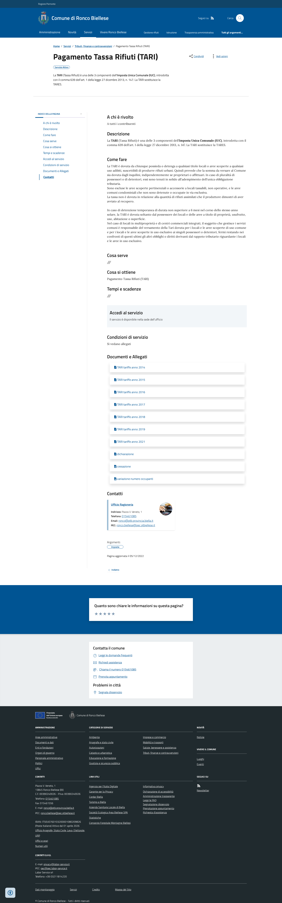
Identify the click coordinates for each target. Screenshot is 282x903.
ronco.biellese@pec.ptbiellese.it (136, 525)
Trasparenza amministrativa (199, 32)
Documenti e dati (44, 742)
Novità (72, 32)
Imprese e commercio (154, 737)
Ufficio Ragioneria (122, 504)
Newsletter (203, 790)
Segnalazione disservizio (156, 804)
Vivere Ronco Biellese (113, 32)
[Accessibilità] (10, 892)
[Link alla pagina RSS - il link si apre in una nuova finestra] (212, 18)
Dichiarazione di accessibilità (158, 792)
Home (56, 46)
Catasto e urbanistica (100, 753)
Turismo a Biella (97, 802)
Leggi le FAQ (150, 800)
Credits (96, 889)
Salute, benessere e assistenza (159, 748)
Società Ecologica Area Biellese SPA (108, 812)
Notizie (200, 737)
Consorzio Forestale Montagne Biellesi (110, 823)
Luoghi (200, 759)
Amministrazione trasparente (159, 796)
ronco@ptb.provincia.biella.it (135, 520)
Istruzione (171, 32)
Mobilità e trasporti (153, 742)
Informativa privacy (153, 786)
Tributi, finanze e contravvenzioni (93, 46)
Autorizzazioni (96, 748)
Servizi (88, 32)
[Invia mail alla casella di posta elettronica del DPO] (57, 864)
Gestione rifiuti (151, 32)
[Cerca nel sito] (238, 18)
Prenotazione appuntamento (158, 808)
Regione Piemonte (46, 4)
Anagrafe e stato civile (101, 742)
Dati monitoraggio (45, 889)
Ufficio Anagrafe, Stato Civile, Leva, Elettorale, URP (60, 832)
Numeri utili (41, 846)
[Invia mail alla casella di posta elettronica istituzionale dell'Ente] (59, 807)
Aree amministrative (46, 737)
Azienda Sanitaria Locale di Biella (107, 807)
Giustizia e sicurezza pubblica (104, 763)
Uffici (38, 768)
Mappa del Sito (123, 889)
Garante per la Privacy (101, 792)
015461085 (129, 516)
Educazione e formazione (102, 758)
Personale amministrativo (49, 758)
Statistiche (95, 818)
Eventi (200, 764)
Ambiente (94, 737)
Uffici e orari (41, 841)
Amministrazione (49, 32)
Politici (38, 763)
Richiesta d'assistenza (155, 812)
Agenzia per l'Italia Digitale (103, 786)
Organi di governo (44, 753)
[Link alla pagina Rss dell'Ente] (199, 786)
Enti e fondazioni (44, 748)
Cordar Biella (96, 797)
